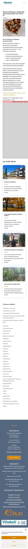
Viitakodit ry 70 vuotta (9, 308)
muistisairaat (6, 358)
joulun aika (6, 333)
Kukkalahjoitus (7, 346)
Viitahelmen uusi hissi (9, 311)
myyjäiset (5, 361)
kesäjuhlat (6, 338)
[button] (25, 529)
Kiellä (14, 541)
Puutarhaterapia (7, 376)
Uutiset (5, 393)
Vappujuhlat (6, 396)
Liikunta (5, 356)
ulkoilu (5, 391)
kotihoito (5, 343)
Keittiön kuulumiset (8, 336)
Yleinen (5, 406)
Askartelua (6, 326)
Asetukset (14, 545)
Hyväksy (14, 537)
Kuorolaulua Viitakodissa (10, 182)
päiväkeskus (6, 366)
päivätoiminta (7, 369)
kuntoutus (6, 348)
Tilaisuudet (6, 386)
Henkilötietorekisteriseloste (14, 452)
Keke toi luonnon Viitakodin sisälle (12, 284)
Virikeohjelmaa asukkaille (10, 401)
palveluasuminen (7, 371)
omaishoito (6, 364)
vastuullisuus (6, 398)
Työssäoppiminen (8, 388)
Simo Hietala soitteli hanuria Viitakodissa (13, 249)
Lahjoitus (5, 351)
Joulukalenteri (7, 331)
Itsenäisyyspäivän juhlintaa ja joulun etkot (14, 506)
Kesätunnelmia (7, 341)
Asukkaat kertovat (8, 328)
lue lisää (6, 192)
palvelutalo (6, 374)
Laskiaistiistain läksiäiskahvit (11, 313)
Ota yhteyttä (14, 457)
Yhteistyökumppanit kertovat (11, 403)
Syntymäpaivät (7, 383)
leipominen (6, 353)
